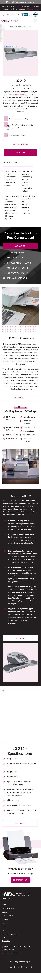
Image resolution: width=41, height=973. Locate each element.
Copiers (4, 923)
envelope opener (19, 94)
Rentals (4, 912)
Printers (4, 930)
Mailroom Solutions (8, 916)
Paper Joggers (11, 438)
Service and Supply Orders (10, 934)
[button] (19, 15)
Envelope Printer (29, 427)
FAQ (3, 937)
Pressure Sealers (29, 431)
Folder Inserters (29, 417)
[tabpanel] (20, 194)
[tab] (18, 224)
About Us (5, 919)
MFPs (4, 927)
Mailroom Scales (29, 435)
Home (11, 27)
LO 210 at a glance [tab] (10, 162)
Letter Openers (20, 27)
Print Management (8, 908)
